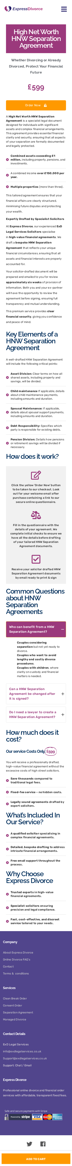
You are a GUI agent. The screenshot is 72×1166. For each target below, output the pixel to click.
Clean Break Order (15, 998)
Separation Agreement (18, 1012)
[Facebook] (42, 1145)
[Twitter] (29, 1145)
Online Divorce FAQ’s (16, 959)
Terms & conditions (16, 973)
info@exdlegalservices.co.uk (22, 1051)
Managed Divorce (14, 1019)
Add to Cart (36, 1159)
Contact (8, 966)
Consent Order (12, 1005)
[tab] (36, 629)
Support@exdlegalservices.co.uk (25, 1058)
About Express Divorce (18, 952)
